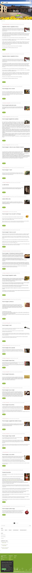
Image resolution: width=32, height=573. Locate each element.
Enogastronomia (11, 559)
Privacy (21, 571)
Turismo (22, 167)
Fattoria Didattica (3, 536)
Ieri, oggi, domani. (4, 545)
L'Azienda (2, 538)
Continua (4, 49)
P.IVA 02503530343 (17, 571)
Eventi (12, 24)
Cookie (23, 571)
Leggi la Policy (10, 567)
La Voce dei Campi (16, 24)
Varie (11, 24)
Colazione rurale (4, 542)
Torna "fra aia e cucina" (21, 24)
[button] (7, 570)
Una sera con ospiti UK (5, 548)
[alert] (7, 566)
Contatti (10, 560)
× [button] (12, 561)
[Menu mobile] (30, 3)
